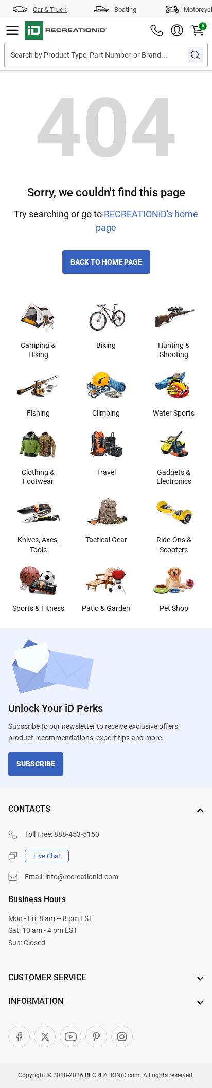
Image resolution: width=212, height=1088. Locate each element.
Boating (125, 9)
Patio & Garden (106, 608)
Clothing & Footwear (38, 476)
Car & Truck (50, 9)
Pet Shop (174, 608)
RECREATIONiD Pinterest (96, 1036)
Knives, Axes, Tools (38, 544)
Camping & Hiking (38, 350)
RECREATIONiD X (45, 1036)
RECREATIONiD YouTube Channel (70, 1036)
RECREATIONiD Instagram (122, 1036)
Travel (106, 472)
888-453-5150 (76, 834)
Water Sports (174, 413)
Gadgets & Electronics (173, 476)
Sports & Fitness (38, 608)
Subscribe (35, 764)
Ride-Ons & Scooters (173, 544)
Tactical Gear (106, 540)
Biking (106, 345)
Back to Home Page (106, 262)
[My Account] (177, 30)
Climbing (106, 413)
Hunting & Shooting (174, 350)
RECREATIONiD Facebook (19, 1036)
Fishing (38, 413)
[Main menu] (12, 30)
